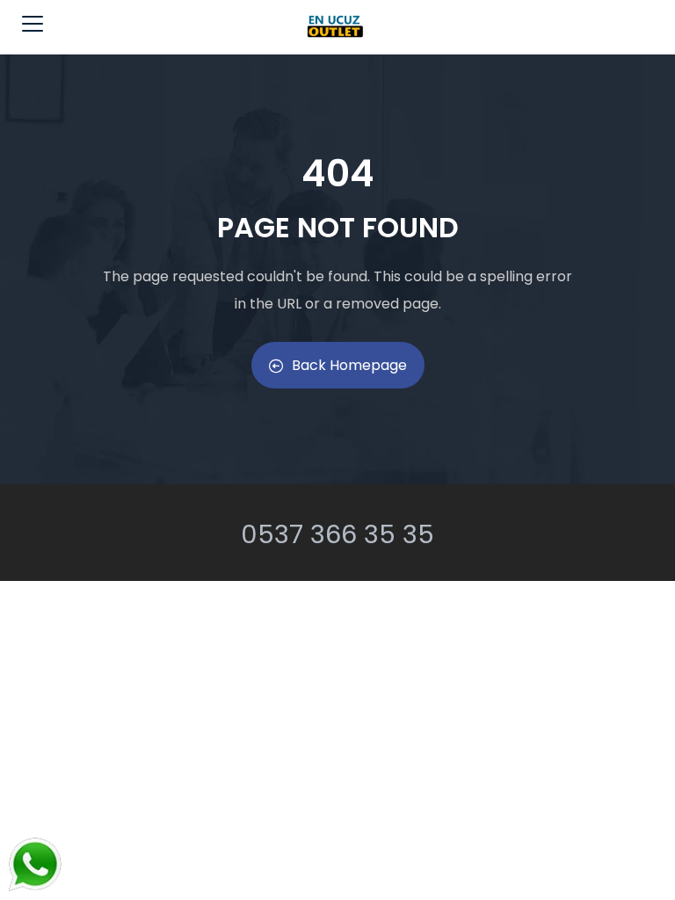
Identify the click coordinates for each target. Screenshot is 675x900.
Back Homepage (349, 365)
